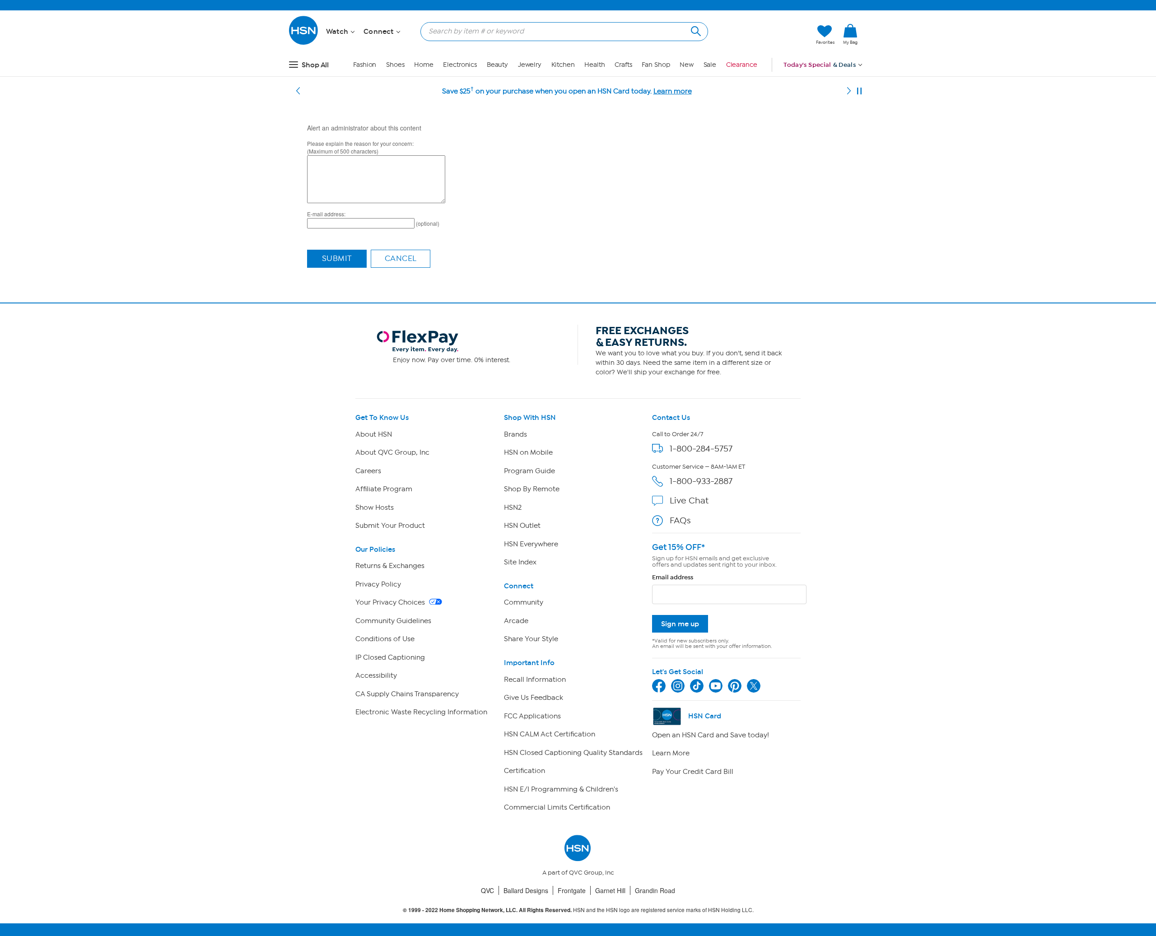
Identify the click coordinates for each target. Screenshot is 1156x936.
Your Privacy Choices (391, 602)
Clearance (741, 65)
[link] (850, 35)
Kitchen (563, 65)
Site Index (520, 562)
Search (695, 30)
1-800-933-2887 (701, 481)
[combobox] (561, 31)
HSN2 (513, 507)
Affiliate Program (383, 489)
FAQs (680, 520)
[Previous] (298, 91)
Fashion (364, 65)
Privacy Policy (378, 584)
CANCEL (401, 258)
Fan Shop (656, 65)
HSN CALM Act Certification (549, 734)
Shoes (395, 65)
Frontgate (572, 890)
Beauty (497, 65)
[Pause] (859, 91)
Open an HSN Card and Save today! (710, 735)
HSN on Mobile (528, 452)
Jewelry (529, 65)
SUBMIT (337, 258)
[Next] (849, 91)
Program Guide (529, 471)
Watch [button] (338, 32)
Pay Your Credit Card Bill (692, 772)
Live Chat (689, 500)
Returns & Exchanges (389, 566)
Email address (672, 577)
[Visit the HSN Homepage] (304, 43)
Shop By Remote (531, 489)
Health (594, 65)
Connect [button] (380, 32)
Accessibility (376, 675)
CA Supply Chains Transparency (407, 694)
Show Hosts (374, 507)
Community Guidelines (393, 621)
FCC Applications (532, 716)
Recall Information (535, 679)
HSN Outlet (522, 526)
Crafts (623, 65)
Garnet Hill (610, 890)
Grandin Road (655, 890)
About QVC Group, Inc (392, 452)
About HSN (373, 434)
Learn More (671, 753)
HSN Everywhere (531, 544)
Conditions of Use (385, 639)
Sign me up (680, 623)
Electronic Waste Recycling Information (421, 712)
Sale (710, 65)
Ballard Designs (525, 890)
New (687, 65)
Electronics (460, 65)
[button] (766, 35)
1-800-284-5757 (701, 448)
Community (523, 602)
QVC (487, 890)
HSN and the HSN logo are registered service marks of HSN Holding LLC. (578, 910)
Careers (368, 471)
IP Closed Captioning (390, 657)
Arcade (516, 621)
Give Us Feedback (533, 698)
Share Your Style (531, 639)
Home (424, 65)
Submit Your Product (390, 526)
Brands (515, 434)
